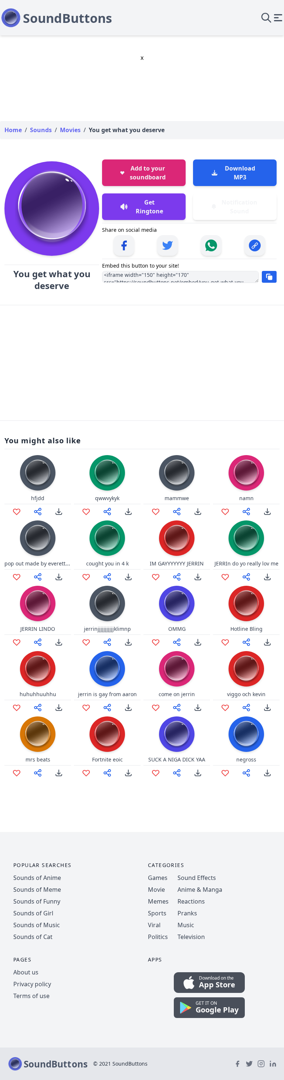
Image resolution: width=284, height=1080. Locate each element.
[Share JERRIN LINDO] (37, 642)
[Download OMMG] (197, 642)
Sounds (41, 130)
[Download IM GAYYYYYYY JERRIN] (197, 576)
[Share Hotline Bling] (246, 642)
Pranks (187, 913)
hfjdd (37, 498)
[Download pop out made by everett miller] (58, 576)
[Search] (266, 18)
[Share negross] (246, 772)
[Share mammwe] (176, 511)
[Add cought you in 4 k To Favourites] (86, 576)
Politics (158, 937)
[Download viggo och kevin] (267, 707)
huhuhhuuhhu (38, 694)
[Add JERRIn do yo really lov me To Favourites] (225, 576)
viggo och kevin (246, 694)
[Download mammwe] (197, 511)
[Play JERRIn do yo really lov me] (246, 538)
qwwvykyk (107, 498)
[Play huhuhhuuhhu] (37, 669)
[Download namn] (267, 511)
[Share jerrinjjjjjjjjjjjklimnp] (107, 642)
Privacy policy (32, 984)
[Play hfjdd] (37, 473)
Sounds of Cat (33, 937)
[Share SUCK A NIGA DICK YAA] (176, 772)
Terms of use (31, 996)
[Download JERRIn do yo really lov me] (267, 576)
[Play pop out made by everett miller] (37, 538)
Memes (158, 901)
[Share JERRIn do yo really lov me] (246, 576)
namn (246, 498)
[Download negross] (267, 772)
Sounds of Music (36, 925)
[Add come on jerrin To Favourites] (155, 707)
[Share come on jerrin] (176, 707)
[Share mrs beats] (37, 772)
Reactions (191, 901)
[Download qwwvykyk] (128, 511)
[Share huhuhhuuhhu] (37, 707)
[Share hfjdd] (37, 511)
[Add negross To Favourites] (225, 772)
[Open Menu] (278, 18)
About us (25, 972)
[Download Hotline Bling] (267, 642)
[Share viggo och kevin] (246, 707)
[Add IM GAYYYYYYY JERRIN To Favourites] (155, 576)
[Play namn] (246, 473)
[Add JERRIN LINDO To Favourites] (16, 642)
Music (186, 925)
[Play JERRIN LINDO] (37, 603)
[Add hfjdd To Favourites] (16, 511)
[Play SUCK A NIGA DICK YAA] (177, 734)
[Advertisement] (142, 363)
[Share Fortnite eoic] (107, 772)
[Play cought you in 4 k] (107, 538)
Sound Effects (197, 878)
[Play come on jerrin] (177, 669)
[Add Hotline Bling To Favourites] (225, 642)
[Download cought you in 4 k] (128, 576)
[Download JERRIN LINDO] (58, 642)
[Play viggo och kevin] (246, 669)
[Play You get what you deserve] (51, 208)
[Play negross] (246, 734)
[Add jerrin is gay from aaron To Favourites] (86, 707)
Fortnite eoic (107, 759)
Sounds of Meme (37, 889)
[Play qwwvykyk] (107, 473)
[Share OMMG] (176, 642)
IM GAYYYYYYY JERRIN (177, 563)
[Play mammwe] (177, 473)
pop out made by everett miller (42, 563)
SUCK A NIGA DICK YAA (176, 759)
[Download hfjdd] (58, 511)
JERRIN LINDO (37, 628)
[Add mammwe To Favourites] (155, 511)
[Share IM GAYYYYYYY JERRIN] (176, 576)
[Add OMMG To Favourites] (155, 642)
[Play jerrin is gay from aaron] (107, 669)
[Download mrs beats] (58, 772)
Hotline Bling (246, 628)
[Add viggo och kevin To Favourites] (225, 707)
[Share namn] (246, 511)
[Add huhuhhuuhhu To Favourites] (16, 707)
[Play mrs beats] (37, 734)
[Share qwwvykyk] (107, 511)
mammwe (177, 498)
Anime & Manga (200, 889)
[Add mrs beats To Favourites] (16, 772)
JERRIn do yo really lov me (246, 563)
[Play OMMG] (177, 603)
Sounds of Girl (33, 913)
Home (13, 130)
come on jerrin (177, 694)
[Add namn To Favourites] (225, 511)
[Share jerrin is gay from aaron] (107, 707)
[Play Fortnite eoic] (107, 734)
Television (191, 937)
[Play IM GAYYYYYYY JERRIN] (177, 538)
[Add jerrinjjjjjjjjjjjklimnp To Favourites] (86, 642)
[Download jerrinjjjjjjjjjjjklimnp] (128, 642)
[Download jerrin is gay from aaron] (128, 707)
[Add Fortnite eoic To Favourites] (86, 772)
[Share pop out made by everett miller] (37, 576)
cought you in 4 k (107, 563)
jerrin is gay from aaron (107, 694)
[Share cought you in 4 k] (107, 576)
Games (158, 878)
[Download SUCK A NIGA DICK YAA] (197, 772)
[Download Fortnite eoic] (128, 772)
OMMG (177, 628)
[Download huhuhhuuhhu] (58, 707)
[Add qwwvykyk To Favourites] (86, 511)
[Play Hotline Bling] (246, 603)
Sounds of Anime (37, 878)
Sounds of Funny (36, 901)
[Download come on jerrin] (197, 707)
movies (70, 130)
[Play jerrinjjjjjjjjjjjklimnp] (107, 603)
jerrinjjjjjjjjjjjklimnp (107, 628)
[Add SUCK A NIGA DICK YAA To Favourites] (155, 772)
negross (246, 759)
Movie (156, 889)
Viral (154, 925)
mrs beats (38, 759)
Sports (157, 913)
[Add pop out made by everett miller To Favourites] (16, 576)
